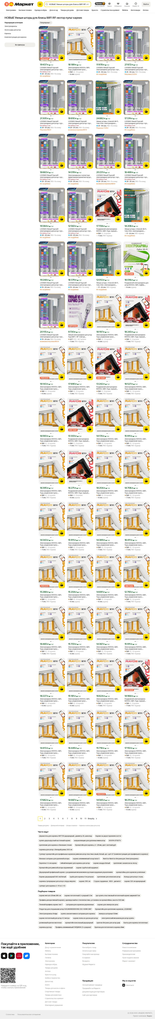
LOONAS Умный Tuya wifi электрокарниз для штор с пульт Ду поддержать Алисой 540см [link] (136, 69)
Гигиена (48, 958)
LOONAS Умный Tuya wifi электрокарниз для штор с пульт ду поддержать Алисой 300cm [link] (52, 230)
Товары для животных (53, 995)
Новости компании (129, 947)
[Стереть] (88, 4)
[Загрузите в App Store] (4, 958)
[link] (65, 836)
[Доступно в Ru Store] (26, 958)
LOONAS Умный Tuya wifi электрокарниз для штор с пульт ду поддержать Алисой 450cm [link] (52, 69)
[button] (45, 22)
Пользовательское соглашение (29, 1014)
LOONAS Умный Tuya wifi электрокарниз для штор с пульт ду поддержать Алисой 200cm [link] (108, 69)
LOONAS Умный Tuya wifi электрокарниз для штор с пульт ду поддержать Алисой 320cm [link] (52, 176)
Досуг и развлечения (53, 947)
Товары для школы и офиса (55, 988)
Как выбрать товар (89, 947)
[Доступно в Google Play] (11, 958)
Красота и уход (50, 975)
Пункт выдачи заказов (130, 958)
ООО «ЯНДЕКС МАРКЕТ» (143, 1013)
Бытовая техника (51, 954)
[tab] (11, 10)
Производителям (128, 954)
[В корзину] (61, 57)
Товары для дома (51, 968)
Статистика (10, 1014)
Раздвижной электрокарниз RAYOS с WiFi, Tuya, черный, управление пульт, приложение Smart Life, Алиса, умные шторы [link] (108, 230)
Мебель (48, 951)
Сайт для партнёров (89, 995)
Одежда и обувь (51, 964)
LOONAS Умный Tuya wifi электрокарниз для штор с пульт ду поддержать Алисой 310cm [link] (80, 122)
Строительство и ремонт (54, 998)
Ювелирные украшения (54, 1005)
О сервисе (86, 958)
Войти (146, 4)
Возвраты (86, 961)
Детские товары (51, 1002)
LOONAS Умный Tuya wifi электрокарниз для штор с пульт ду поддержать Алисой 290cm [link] (52, 284)
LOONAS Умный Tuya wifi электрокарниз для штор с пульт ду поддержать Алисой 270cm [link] (80, 284)
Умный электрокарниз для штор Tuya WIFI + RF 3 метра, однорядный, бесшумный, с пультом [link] (80, 336)
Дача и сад (49, 981)
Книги (47, 985)
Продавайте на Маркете (91, 988)
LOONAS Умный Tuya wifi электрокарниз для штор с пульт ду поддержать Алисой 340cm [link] (136, 122)
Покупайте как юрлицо (90, 954)
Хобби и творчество (52, 978)
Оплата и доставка (89, 951)
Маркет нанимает (128, 961)
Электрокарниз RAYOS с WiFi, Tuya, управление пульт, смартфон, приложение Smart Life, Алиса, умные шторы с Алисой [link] (79, 69)
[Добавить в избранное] (62, 29)
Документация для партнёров (93, 992)
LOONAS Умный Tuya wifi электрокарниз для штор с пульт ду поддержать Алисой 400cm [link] (136, 176)
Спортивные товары (52, 992)
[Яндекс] (149, 1016)
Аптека (47, 971)
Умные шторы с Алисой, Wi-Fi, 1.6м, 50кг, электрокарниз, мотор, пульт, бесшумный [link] (107, 122)
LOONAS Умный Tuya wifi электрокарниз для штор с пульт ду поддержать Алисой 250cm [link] (80, 230)
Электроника (50, 961)
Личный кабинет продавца (92, 985)
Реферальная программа (131, 951)
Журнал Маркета (88, 964)
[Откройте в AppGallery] (19, 958)
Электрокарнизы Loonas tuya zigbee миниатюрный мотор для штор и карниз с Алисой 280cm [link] (79, 176)
